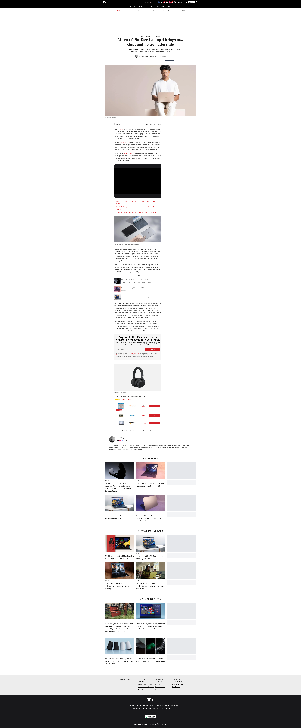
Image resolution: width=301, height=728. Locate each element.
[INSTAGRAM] (120, 441)
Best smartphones (160, 687)
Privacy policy (135, 708)
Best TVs (157, 684)
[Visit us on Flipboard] (172, 2)
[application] (137, 181)
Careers (167, 708)
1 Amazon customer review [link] (127, 399)
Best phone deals (177, 681)
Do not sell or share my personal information (150, 711)
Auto (162, 6)
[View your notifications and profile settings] (186, 2)
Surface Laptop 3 (128, 153)
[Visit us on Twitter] (162, 2)
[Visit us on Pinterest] (164, 2)
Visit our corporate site (169, 723)
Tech (135, 6)
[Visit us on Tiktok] (175, 2)
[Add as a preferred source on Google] (150, 716)
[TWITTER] (118, 441)
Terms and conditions (171, 705)
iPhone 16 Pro (142, 681)
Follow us (150, 124)
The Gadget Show (167, 10)
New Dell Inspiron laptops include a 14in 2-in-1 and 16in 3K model (136, 212)
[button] (138, 405)
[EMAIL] (126, 441)
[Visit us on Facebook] (159, 2)
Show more (139, 428)
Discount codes (176, 689)
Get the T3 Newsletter (137, 10)
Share (118, 124)
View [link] (154, 406)
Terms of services (135, 353)
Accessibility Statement (130, 705)
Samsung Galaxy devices (145, 684)
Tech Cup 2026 (181, 10)
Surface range (125, 142)
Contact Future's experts (148, 705)
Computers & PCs (149, 36)
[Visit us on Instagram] (170, 2)
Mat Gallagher (144, 56)
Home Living (148, 6)
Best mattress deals (177, 684)
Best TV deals (176, 687)
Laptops (158, 36)
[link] (121, 406)
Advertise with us (157, 708)
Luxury (157, 6)
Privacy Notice (119, 354)
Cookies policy (146, 708)
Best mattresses (159, 689)
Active (141, 6)
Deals (125, 10)
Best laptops (158, 681)
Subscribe (191, 2)
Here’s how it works (169, 60)
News (164, 56)
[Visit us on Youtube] (167, 2)
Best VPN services (143, 689)
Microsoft (120, 129)
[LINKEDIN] (123, 441)
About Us (160, 705)
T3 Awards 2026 (153, 10)
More (168, 6)
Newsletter (158, 124)
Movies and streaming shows (146, 687)
